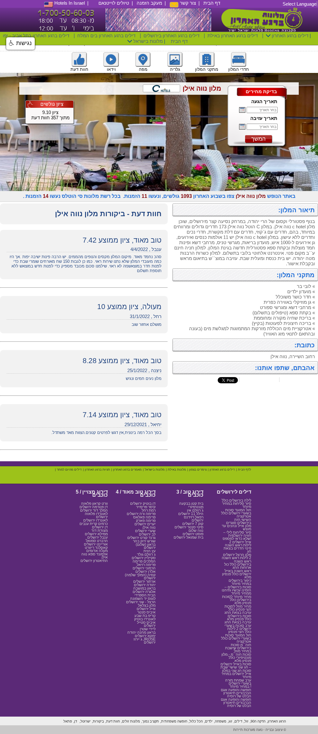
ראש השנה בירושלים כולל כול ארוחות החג (237, 564)
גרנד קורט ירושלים (141, 538)
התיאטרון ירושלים (94, 560)
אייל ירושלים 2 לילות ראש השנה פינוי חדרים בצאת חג (237, 547)
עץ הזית (149, 551)
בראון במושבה (144, 588)
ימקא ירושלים (145, 636)
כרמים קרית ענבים (94, 524)
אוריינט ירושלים (96, 544)
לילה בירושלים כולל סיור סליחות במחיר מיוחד (236, 503)
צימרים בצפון (198, 469)
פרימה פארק (146, 520)
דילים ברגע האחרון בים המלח (106, 35)
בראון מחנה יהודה (141, 632)
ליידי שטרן (148, 629)
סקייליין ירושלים (144, 558)
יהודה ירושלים (145, 585)
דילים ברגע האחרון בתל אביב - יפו (36, 35)
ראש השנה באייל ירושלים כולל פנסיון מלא (236, 574)
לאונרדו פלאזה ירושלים (96, 515)
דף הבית (211, 3)
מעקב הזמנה (149, 3)
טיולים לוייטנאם (113, 3)
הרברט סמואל (97, 541)
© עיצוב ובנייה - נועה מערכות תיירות (259, 730)
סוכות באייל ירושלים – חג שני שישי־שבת (235, 665)
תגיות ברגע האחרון (97, 469)
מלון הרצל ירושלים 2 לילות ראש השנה (236, 556)
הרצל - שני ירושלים (141, 602)
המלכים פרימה (144, 561)
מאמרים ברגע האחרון (127, 469)
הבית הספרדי (145, 595)
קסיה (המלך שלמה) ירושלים (140, 576)
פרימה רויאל (146, 565)
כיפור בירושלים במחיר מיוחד (240, 582)
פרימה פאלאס (144, 517)
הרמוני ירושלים (144, 568)
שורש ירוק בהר (144, 541)
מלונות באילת (177, 469)
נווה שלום (196, 530)
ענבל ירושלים (97, 537)
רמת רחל (149, 510)
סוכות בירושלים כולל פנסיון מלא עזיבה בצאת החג (238, 619)
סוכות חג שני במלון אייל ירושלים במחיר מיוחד (236, 673)
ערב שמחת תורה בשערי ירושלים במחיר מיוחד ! (238, 683)
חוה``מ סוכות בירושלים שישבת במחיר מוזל (238, 648)
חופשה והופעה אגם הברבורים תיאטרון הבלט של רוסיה (236, 693)
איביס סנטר (146, 612)
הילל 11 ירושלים (190, 514)
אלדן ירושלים (145, 571)
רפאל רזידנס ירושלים (193, 518)
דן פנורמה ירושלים (94, 507)
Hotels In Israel (69, 3)
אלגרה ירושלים (144, 592)
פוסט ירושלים (193, 534)
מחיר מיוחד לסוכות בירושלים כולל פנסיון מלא (236, 600)
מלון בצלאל (147, 605)
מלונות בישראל (147, 41)
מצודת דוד (99, 530)
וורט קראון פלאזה (94, 503)
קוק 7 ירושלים (192, 524)
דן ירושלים (100, 527)
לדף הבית (244, 469)
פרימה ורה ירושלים (141, 514)
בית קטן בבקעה (191, 503)
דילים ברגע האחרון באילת (232, 35)
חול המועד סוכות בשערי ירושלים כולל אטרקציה (236, 513)
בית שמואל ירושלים (188, 537)
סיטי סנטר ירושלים (189, 527)
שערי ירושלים (145, 531)
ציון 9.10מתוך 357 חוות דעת (50, 115)
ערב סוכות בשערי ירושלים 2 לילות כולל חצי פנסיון (238, 628)
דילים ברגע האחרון (289, 35)
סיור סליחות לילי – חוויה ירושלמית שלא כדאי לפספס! (237, 535)
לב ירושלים (147, 534)
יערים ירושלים (145, 524)
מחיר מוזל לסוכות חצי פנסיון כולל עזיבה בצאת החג (238, 609)
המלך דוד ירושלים (94, 510)
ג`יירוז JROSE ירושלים (145, 641)
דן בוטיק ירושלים (143, 503)
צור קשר (187, 3)
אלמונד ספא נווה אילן (94, 555)
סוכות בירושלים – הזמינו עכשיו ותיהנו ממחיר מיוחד (236, 590)
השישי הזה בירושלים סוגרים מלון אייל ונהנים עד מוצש (236, 524)
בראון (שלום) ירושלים (146, 546)
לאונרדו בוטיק (145, 619)
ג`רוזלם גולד (146, 554)
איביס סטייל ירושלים (146, 624)
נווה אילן (149, 527)
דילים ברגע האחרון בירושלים (171, 35)
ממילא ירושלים (96, 534)
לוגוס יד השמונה (143, 598)
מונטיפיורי (195, 507)
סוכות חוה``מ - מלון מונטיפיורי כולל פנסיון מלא (236, 657)
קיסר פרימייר (146, 507)
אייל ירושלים (146, 609)
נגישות (23, 43)
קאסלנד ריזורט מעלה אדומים (96, 549)
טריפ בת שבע (145, 615)
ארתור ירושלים (144, 581)
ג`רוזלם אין (195, 510)
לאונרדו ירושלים (95, 520)
